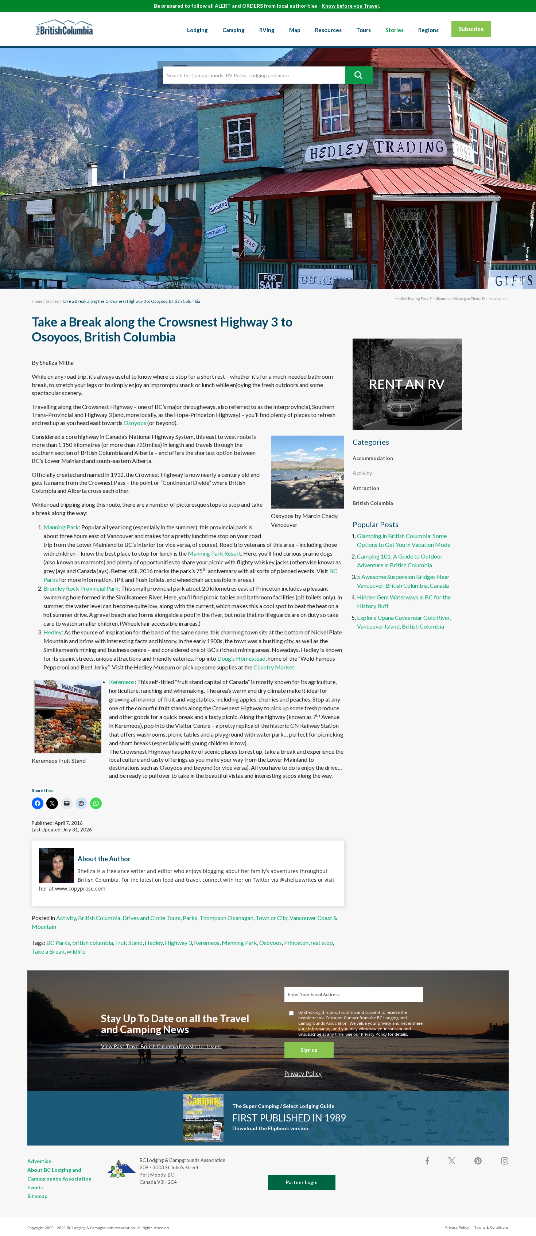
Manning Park (61, 527)
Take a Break (48, 951)
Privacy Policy (303, 1074)
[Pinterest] (478, 1160)
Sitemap (37, 1196)
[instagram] (504, 1160)
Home (37, 301)
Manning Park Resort (214, 553)
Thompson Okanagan (226, 917)
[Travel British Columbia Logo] (64, 27)
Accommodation (373, 458)
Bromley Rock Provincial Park (81, 588)
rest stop (322, 942)
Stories (394, 30)
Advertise (39, 1161)
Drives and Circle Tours (151, 917)
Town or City (271, 917)
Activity (66, 917)
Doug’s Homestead (241, 658)
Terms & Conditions (491, 1227)
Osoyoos (135, 422)
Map (294, 30)
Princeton (296, 942)
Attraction (366, 488)
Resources (328, 30)
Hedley (52, 632)
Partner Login (302, 1182)
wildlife (76, 951)
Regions (428, 30)
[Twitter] (451, 1160)
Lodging (197, 30)
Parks (190, 917)
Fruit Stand (129, 942)
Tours (363, 30)
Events (35, 1187)
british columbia (92, 942)
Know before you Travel (350, 6)
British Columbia (99, 917)
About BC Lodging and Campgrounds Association (59, 1174)
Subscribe (471, 29)
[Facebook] (428, 1160)
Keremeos (122, 681)
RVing (267, 30)
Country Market (273, 667)
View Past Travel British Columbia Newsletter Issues (161, 1046)
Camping (233, 30)
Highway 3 (178, 942)
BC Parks (58, 942)
